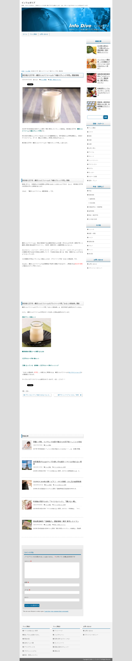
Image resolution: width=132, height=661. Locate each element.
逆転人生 (57, 651)
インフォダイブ (28, 3)
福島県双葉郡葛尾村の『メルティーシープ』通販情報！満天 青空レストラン (103, 78)
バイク (91, 237)
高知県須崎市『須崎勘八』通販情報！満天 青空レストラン (56, 521)
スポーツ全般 (93, 176)
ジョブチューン (59, 635)
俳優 (90, 140)
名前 (26, 582)
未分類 (91, 253)
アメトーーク (58, 630)
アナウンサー (93, 164)
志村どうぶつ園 (29, 643)
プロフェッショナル (30, 651)
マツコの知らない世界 (60, 467)
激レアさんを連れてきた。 (32, 635)
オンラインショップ (75, 372)
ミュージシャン (93, 160)
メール (27, 590)
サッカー (91, 172)
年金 (90, 191)
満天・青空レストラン (55, 79)
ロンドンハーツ (59, 643)
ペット (91, 249)
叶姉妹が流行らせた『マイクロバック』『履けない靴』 (55, 501)
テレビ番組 (33, 34)
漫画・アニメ (93, 180)
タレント (91, 156)
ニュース (91, 229)
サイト (26, 597)
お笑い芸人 (92, 148)
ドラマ (91, 132)
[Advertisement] (52, 53)
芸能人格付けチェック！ (61, 647)
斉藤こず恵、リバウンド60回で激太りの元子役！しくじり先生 (57, 442)
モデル (91, 168)
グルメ (91, 245)
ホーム (25, 34)
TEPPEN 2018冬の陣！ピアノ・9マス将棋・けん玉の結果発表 (57, 482)
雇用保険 (91, 211)
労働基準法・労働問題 (95, 207)
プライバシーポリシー (95, 268)
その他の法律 (93, 219)
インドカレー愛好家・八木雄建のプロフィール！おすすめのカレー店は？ (103, 64)
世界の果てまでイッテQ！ (62, 639)
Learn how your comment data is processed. (56, 611)
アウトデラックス (29, 647)
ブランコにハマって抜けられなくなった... (38, 395)
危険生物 (91, 241)
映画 (90, 136)
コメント (28, 561)
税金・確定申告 (93, 215)
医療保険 (91, 195)
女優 (90, 144)
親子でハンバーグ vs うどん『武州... (69, 395)
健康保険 (92, 199)
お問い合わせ (44, 34)
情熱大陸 (27, 639)
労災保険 (92, 203)
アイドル (91, 152)
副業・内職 (92, 233)
